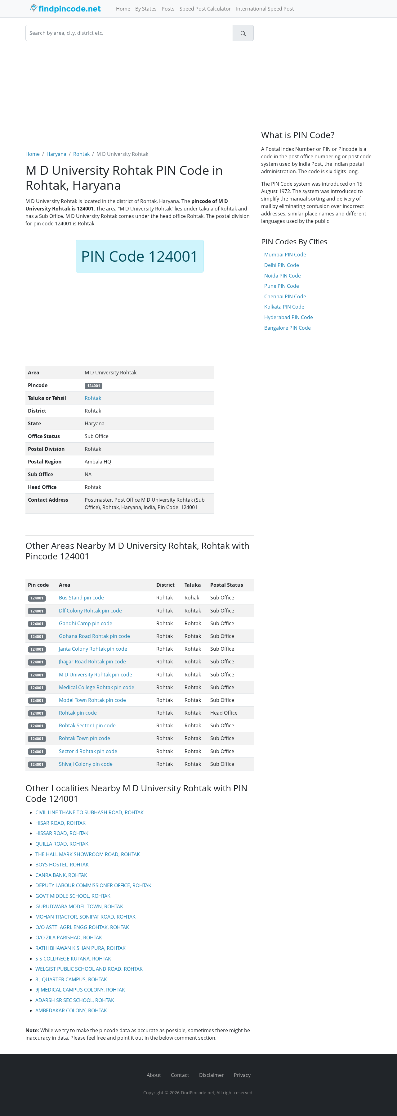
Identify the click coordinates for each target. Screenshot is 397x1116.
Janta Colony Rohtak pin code (93, 648)
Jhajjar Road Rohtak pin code (92, 661)
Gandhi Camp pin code (85, 623)
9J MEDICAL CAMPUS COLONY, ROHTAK (80, 989)
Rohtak (81, 154)
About (154, 1075)
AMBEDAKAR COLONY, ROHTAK (71, 1010)
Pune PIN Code (281, 285)
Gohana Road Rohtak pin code (94, 636)
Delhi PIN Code (281, 265)
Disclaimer (211, 1075)
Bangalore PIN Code (287, 327)
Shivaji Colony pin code (86, 764)
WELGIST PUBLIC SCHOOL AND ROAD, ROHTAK (89, 968)
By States (146, 8)
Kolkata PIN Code (284, 306)
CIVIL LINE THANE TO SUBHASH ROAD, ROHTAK (89, 812)
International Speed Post (265, 8)
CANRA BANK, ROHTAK (61, 875)
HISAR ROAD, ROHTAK (60, 823)
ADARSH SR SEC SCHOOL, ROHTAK (74, 1000)
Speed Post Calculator (205, 8)
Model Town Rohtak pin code (92, 700)
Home (123, 8)
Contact (180, 1075)
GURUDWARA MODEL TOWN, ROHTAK (79, 906)
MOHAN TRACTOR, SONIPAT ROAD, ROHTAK (85, 916)
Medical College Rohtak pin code (96, 687)
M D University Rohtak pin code (95, 674)
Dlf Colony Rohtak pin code (90, 610)
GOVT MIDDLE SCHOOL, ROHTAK (72, 895)
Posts (168, 8)
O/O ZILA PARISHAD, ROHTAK (68, 937)
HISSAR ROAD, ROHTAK (61, 833)
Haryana (56, 154)
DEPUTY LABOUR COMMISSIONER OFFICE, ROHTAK (93, 885)
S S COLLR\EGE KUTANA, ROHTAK (73, 958)
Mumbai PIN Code (285, 254)
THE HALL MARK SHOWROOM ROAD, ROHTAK (87, 854)
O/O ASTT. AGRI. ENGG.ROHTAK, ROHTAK (82, 927)
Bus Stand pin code (81, 597)
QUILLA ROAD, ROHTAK (61, 843)
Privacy (242, 1075)
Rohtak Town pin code (84, 738)
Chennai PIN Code (285, 296)
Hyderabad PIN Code (288, 317)
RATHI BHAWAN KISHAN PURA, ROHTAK (80, 948)
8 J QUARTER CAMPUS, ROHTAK (71, 979)
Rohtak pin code (78, 712)
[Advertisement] (139, 91)
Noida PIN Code (282, 275)
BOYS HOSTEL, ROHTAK (62, 864)
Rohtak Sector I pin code (87, 725)
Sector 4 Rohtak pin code (88, 751)
